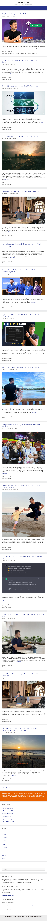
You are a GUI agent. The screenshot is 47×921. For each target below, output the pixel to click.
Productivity (6, 604)
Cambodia (5, 850)
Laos (4, 852)
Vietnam (12, 779)
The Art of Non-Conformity (8, 821)
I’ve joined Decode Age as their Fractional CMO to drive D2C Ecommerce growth (22, 271)
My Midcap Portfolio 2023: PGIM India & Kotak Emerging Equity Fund (23, 615)
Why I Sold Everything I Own (8, 819)
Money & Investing (7, 51)
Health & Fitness (7, 77)
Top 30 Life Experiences (7, 808)
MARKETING (5, 832)
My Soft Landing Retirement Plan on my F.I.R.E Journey (20, 367)
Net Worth (34, 53)
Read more (12, 73)
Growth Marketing (7, 127)
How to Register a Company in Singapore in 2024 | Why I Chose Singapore (21, 245)
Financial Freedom (14, 53)
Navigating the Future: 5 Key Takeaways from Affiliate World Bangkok (22, 426)
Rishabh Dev (23, 2)
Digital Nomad (6, 779)
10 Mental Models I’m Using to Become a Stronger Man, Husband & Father (21, 486)
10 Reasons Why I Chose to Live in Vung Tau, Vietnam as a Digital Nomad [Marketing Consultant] (21, 729)
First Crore (21, 53)
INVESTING (4, 837)
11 (7, 787)
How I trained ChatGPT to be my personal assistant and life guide (22, 557)
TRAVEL (4, 840)
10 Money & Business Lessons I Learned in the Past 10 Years (22, 191)
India (4, 844)
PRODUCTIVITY (5, 834)
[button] (23, 31)
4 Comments (6, 667)
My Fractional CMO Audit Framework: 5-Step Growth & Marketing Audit (20, 315)
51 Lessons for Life (6, 816)
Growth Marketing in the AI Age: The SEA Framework (20, 86)
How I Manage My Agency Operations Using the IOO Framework (20, 675)
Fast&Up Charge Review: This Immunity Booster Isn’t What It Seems (22, 61)
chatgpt (5, 606)
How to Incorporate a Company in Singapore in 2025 (20, 136)
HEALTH (4, 855)
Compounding (6, 53)
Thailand (5, 847)
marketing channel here (33, 905)
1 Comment (6, 417)
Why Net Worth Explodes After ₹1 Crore (15, 14)
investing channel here (13, 905)
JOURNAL (4, 858)
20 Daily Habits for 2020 (7, 811)
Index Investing (28, 53)
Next (10, 787)
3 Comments (6, 237)
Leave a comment (7, 79)
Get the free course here (8, 895)
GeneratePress (30, 919)
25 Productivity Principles (7, 813)
